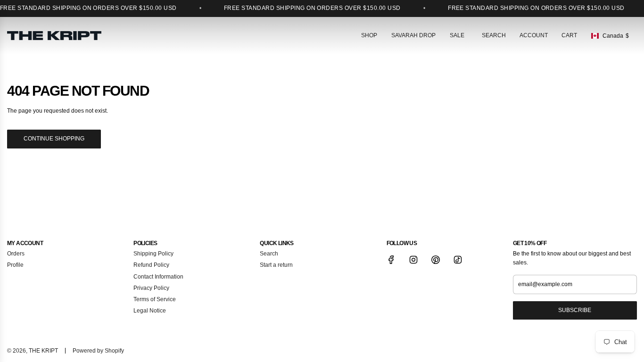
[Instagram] (413, 259)
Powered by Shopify (98, 350)
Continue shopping (54, 138)
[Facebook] (391, 259)
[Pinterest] (435, 259)
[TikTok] (457, 259)
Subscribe (574, 310)
